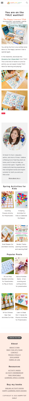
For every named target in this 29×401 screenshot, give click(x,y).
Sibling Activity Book (14, 388)
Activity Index (14, 370)
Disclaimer (14, 357)
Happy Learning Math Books (14, 391)
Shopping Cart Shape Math (10, 59)
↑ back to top (14, 337)
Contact (14, 352)
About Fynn (15, 347)
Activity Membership (14, 373)
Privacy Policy (14, 355)
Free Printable (14, 375)
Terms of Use (14, 360)
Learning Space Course (14, 378)
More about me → (14, 178)
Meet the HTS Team (14, 350)
